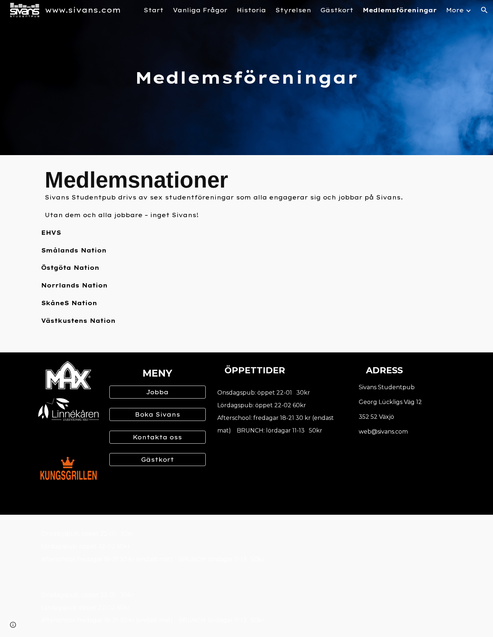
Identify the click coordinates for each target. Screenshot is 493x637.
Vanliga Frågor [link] (200, 10)
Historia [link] (251, 10)
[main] (246, 77)
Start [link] (153, 10)
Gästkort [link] (336, 10)
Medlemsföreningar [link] (400, 10)
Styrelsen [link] (293, 10)
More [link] (455, 10)
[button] (484, 10)
